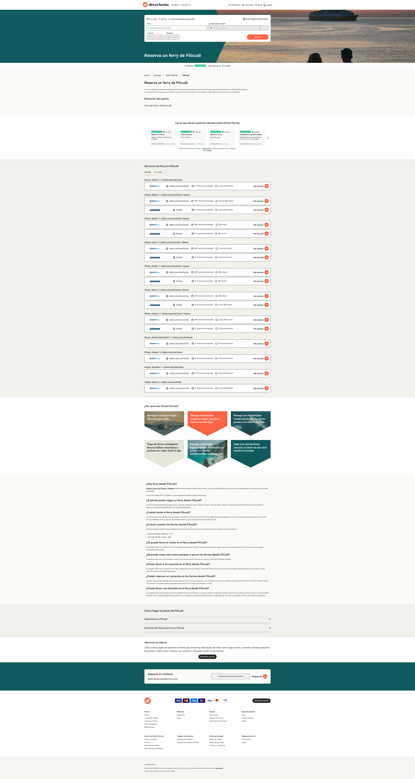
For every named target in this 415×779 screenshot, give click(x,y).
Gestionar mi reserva (216, 718)
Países (146, 715)
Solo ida (164, 19)
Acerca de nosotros (150, 739)
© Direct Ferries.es (149, 764)
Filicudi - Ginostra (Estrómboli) (156, 337)
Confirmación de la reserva (218, 721)
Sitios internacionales (151, 745)
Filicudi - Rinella (150, 266)
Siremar (187, 195)
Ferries (244, 742)
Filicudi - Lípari (150, 242)
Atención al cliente (248, 718)
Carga (179, 718)
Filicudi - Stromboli (152, 367)
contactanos (219, 768)
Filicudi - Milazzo (151, 195)
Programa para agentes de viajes (188, 742)
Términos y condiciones (217, 745)
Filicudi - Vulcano (151, 313)
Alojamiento (181, 715)
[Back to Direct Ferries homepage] (156, 5)
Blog (243, 715)
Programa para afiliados (185, 739)
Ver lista (147, 172)
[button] (207, 619)
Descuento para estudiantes (153, 748)
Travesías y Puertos (151, 721)
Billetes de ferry (149, 727)
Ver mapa (158, 172)
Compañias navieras (151, 718)
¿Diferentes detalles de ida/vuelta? (183, 19)
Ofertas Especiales (150, 724)
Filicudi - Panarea (151, 352)
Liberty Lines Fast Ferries (172, 180)
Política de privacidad (216, 742)
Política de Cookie (215, 739)
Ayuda (244, 721)
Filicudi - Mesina (151, 382)
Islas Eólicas (172, 75)
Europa (157, 75)
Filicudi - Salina (150, 290)
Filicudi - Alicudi (150, 218)
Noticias (147, 742)
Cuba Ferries (246, 739)
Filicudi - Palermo (151, 180)
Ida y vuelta (153, 19)
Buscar (257, 37)
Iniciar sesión (213, 715)
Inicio (146, 75)
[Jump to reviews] (207, 66)
